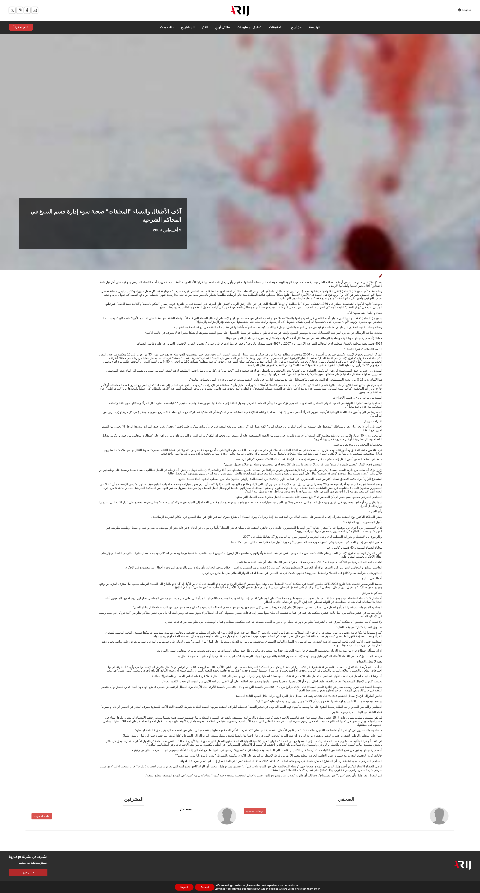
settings (220, 889)
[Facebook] (27, 10)
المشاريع (188, 27)
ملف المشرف (42, 816)
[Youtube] (35, 10)
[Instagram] (19, 10)
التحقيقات (276, 27)
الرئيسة (314, 27)
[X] (12, 10)
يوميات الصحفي (254, 810)
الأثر (205, 27)
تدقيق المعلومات (249, 27)
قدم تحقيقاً (21, 27)
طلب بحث (167, 27)
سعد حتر (186, 809)
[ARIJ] (462, 865)
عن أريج (296, 27)
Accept (205, 887)
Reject (184, 887)
